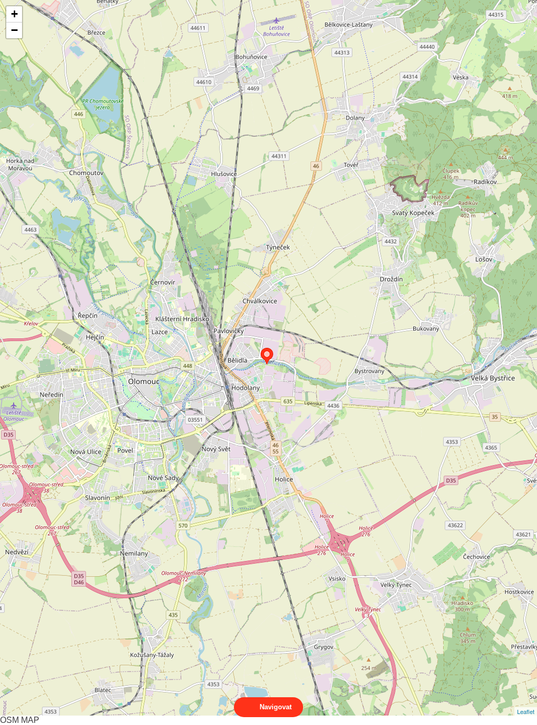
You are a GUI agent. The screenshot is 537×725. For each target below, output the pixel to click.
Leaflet (525, 711)
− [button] (14, 30)
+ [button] (14, 13)
